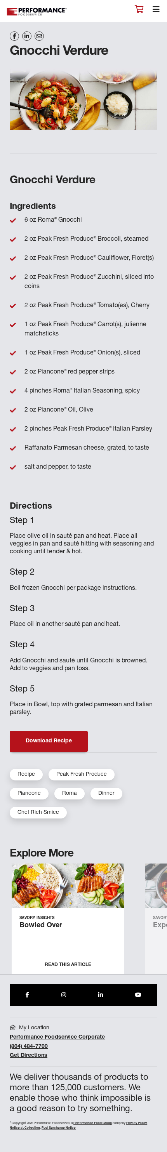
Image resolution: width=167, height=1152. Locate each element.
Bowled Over (40, 925)
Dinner (106, 793)
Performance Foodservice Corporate (57, 1037)
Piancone (29, 793)
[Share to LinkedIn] (100, 995)
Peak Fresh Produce (81, 774)
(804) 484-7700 (29, 1046)
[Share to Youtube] (138, 995)
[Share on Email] (39, 36)
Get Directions (28, 1055)
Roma (69, 793)
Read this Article (68, 965)
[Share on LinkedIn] (26, 36)
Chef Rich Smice (38, 812)
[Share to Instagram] (64, 995)
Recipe (26, 774)
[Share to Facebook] (27, 995)
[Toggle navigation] (156, 11)
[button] (152, 922)
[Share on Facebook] (14, 36)
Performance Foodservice (37, 12)
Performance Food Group (92, 1123)
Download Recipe (49, 741)
